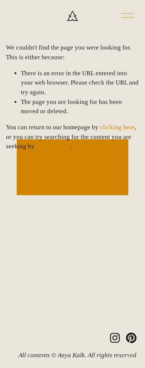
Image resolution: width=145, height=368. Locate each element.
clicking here (117, 127)
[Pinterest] (131, 338)
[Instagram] (115, 338)
